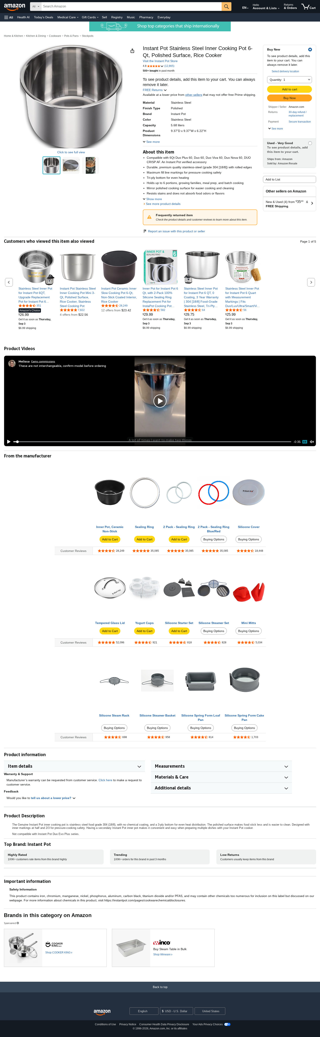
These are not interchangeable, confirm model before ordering (62, 366)
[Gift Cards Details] (98, 17)
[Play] (7, 442)
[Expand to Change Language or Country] (248, 8)
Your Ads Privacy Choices (207, 1024)
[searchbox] (131, 6)
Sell (104, 17)
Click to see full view (71, 152)
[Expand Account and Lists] (279, 8)
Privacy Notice (127, 1024)
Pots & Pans (71, 35)
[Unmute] (312, 441)
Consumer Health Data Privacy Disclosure (164, 1024)
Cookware (55, 35)
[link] (36, 295)
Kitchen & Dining (36, 35)
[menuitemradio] (304, 441)
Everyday (164, 17)
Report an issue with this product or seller (176, 231)
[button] (8, 17)
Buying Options (213, 539)
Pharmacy (146, 17)
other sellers (193, 94)
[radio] (51, 165)
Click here (105, 780)
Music (131, 17)
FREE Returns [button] (153, 90)
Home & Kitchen (13, 35)
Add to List (273, 179)
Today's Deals (43, 17)
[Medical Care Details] (78, 17)
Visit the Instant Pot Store (160, 61)
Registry (117, 17)
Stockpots (87, 35)
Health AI (23, 17)
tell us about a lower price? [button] (51, 798)
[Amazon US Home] (102, 1012)
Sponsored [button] (10, 923)
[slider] (152, 441)
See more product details (163, 204)
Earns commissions (43, 361)
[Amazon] (15, 6)
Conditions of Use (105, 1024)
